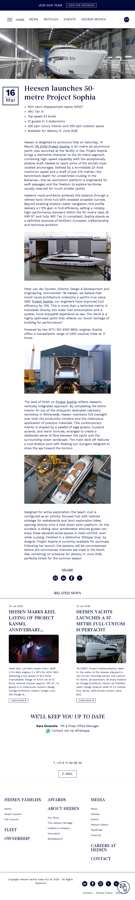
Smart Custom (13, 814)
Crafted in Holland (58, 828)
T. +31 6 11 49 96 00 (67, 763)
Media (98, 800)
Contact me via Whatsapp (70, 730)
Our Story (53, 817)
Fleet (10, 830)
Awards (57, 800)
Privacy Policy (104, 892)
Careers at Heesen (103, 848)
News (33, 19)
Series (7, 808)
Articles (51, 19)
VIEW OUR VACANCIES (81, 5)
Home (20, 20)
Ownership (17, 838)
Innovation (54, 833)
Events (70, 19)
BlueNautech (55, 838)
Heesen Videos (99, 824)
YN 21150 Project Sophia (52, 146)
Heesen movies (93, 19)
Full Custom (11, 819)
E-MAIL (67, 774)
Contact (101, 859)
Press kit (96, 835)
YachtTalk (96, 830)
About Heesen (63, 808)
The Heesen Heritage (60, 822)
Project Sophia (42, 301)
